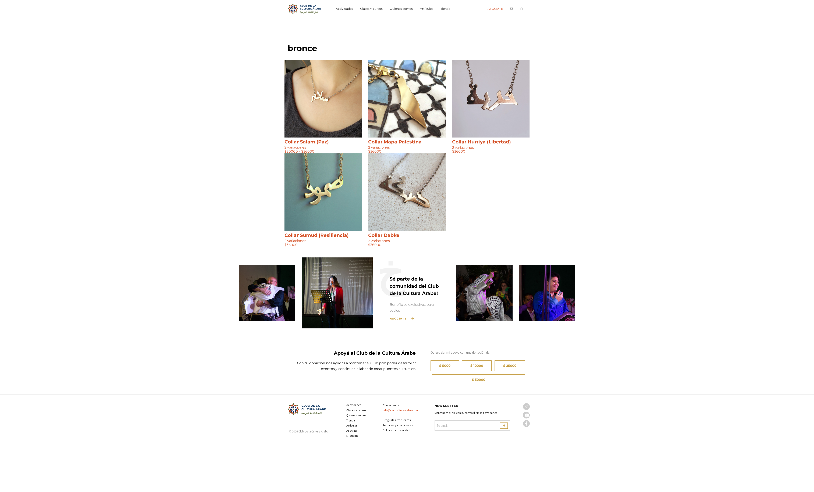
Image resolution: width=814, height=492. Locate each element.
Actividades (344, 9)
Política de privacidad (396, 430)
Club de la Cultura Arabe (307, 8)
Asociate (495, 9)
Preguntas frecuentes (397, 420)
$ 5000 (444, 366)
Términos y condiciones (398, 425)
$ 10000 (476, 366)
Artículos (426, 9)
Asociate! (399, 318)
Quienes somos (401, 9)
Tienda (445, 9)
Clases (371, 9)
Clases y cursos (356, 410)
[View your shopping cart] (521, 10)
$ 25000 (509, 366)
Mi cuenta (352, 436)
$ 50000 (478, 380)
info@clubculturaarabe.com (400, 410)
